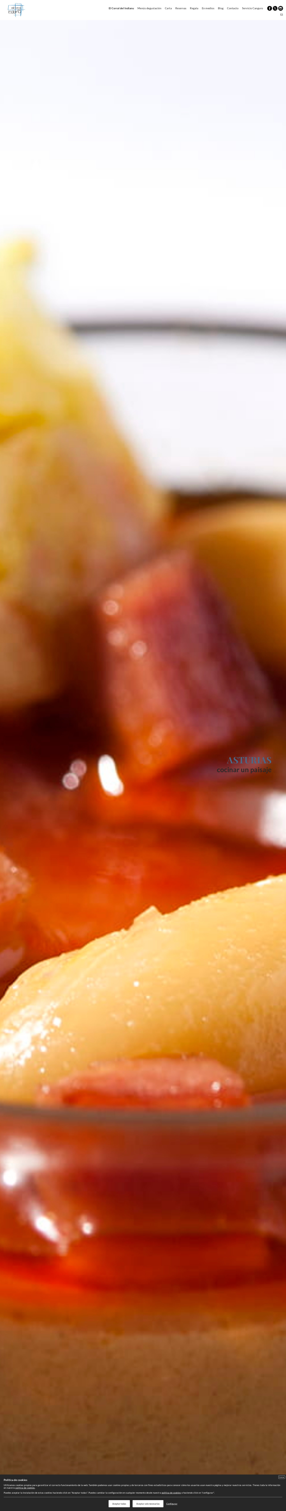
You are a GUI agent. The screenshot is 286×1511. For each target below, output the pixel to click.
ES (281, 14)
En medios (208, 8)
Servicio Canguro (252, 8)
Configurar (172, 1503)
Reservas (180, 8)
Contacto (232, 8)
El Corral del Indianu (121, 8)
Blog (221, 8)
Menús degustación (149, 8)
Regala (194, 8)
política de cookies (25, 1487)
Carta (168, 8)
